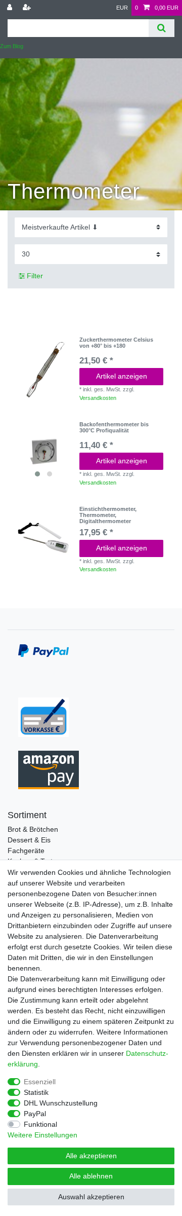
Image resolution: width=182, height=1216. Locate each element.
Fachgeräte (26, 850)
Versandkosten (97, 398)
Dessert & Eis (29, 840)
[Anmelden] (11, 8)
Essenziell (40, 1082)
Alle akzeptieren (91, 1156)
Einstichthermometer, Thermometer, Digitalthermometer (107, 515)
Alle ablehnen (91, 1176)
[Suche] (161, 28)
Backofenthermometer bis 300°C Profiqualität (114, 427)
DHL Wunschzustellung (61, 1103)
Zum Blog (11, 46)
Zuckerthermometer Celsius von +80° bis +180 (116, 343)
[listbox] (43, 451)
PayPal (35, 1114)
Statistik (36, 1092)
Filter (34, 276)
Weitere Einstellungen (42, 1135)
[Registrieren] (27, 8)
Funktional (40, 1124)
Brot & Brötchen (33, 829)
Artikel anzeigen (121, 376)
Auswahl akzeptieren (91, 1197)
